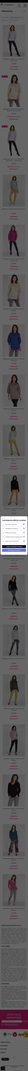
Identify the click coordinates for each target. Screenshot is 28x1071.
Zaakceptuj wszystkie (14, 550)
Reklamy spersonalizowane (12, 541)
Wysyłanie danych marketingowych (14, 537)
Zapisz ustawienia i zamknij (14, 546)
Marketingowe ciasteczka (11, 528)
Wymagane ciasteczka (11, 524)
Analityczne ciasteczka (11, 532)
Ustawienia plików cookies (14, 520)
